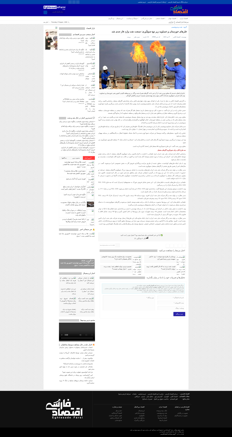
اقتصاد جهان (172, 18)
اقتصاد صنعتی (160, 18)
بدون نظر (137, 37)
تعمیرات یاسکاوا (147, 399)
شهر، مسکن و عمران (115, 415)
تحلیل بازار (150, 396)
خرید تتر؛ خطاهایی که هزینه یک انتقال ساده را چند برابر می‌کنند (68, 291)
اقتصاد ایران (184, 18)
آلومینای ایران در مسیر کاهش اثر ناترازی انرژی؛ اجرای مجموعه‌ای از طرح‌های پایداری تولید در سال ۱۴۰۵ (72, 66)
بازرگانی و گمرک (139, 420)
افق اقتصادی (174, 399)
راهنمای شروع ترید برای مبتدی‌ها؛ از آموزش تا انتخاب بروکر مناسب (68, 312)
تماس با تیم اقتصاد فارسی (155, 394)
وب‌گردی (111, 18)
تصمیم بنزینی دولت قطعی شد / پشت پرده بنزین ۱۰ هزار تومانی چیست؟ (117, 268)
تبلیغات (134, 394)
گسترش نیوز (158, 396)
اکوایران (166, 396)
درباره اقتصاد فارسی (171, 394)
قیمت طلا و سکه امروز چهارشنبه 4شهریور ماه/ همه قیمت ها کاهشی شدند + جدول (74, 164)
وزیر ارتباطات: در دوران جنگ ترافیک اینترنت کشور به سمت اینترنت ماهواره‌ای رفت (74, 212)
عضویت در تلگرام (183, 413)
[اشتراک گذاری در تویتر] (180, 246)
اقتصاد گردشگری (117, 413)
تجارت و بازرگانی (146, 18)
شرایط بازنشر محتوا (124, 394)
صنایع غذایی (118, 420)
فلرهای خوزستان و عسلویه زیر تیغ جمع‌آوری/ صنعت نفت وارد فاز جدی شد (149, 31)
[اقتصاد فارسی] (64, 424)
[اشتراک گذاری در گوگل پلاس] (171, 246)
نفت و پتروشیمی (176, 27)
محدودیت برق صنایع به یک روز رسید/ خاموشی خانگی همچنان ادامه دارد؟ (116, 258)
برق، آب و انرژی (162, 415)
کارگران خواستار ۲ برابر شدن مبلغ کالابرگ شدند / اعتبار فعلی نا (154, 22)
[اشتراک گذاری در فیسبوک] (184, 246)
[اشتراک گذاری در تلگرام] (175, 246)
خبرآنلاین (137, 396)
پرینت (129, 37)
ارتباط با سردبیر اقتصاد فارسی (157, 2)
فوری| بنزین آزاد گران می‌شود (76, 179)
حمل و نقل (119, 411)
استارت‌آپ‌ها (163, 420)
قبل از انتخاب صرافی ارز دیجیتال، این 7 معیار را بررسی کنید (87, 291)
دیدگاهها (64, 158)
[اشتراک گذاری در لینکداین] (167, 246)
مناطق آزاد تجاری (139, 418)
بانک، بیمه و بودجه (161, 411)
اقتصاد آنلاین (176, 37)
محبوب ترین (76, 158)
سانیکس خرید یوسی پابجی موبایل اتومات (72, 74)
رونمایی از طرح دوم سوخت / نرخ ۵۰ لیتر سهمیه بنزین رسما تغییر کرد (162, 258)
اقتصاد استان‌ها (162, 418)
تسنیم (143, 396)
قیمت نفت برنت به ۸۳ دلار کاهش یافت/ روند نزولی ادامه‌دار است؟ (160, 268)
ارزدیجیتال (119, 18)
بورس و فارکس (140, 413)
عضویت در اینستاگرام (181, 415)
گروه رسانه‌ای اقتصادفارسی (168, 434)
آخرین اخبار (88, 158)
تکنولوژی (142, 415)
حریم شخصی (142, 2)
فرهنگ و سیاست (131, 18)
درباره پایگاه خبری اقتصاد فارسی (178, 2)
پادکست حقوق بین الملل (161, 399)
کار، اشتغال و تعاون (116, 418)
